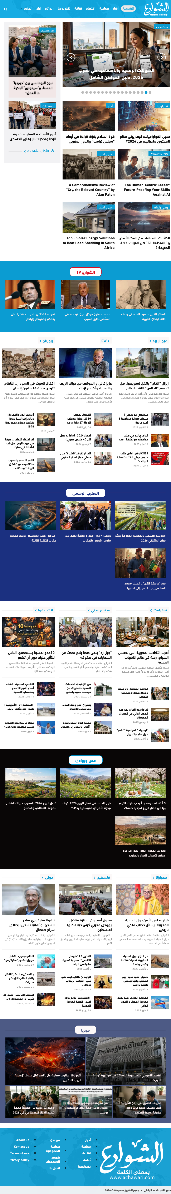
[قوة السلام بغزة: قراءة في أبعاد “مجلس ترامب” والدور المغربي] (88, 116)
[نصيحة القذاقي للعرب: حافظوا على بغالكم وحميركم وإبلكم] (30, 294)
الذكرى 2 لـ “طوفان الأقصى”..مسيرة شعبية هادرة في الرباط (77, 960)
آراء (38, 8)
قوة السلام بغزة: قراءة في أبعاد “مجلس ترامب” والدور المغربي (90, 138)
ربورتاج (49, 8)
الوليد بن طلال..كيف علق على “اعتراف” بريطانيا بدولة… (76, 980)
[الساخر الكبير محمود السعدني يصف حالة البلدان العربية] (141, 294)
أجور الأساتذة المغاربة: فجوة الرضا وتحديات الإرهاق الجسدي (33, 136)
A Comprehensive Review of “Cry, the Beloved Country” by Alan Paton (90, 189)
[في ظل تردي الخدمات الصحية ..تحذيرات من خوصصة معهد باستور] (103, 689)
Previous (161, 57)
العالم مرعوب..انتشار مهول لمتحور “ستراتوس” (19, 958)
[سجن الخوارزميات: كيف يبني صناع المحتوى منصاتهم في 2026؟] (144, 116)
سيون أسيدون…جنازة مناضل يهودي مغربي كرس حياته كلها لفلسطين (89, 924)
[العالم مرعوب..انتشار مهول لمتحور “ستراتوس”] (46, 961)
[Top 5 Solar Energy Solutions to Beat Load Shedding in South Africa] (88, 217)
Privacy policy (19, 1159)
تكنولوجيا (64, 8)
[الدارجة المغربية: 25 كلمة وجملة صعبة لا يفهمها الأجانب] (160, 693)
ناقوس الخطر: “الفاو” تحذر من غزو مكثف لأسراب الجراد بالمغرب (144, 852)
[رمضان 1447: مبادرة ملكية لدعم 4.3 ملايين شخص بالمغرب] (85, 516)
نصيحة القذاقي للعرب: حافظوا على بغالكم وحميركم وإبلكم (33, 316)
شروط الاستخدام (53, 1159)
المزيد (28, 8)
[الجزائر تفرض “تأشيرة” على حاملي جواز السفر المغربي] (103, 458)
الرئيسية (128, 8)
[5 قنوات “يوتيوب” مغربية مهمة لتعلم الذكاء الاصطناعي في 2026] (32, 1102)
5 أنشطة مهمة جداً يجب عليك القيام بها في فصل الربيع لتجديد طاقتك (142, 805)
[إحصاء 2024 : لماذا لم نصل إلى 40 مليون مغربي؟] (103, 440)
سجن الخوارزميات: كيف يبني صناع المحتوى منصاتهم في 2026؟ (145, 138)
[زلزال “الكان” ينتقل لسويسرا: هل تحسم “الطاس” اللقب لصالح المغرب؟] (142, 363)
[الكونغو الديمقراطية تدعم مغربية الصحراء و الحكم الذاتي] (160, 1002)
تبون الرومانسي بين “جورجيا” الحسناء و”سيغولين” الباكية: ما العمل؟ (33, 87)
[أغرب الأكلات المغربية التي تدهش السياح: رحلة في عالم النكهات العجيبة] (142, 632)
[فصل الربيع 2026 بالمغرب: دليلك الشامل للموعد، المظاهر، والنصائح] (30, 783)
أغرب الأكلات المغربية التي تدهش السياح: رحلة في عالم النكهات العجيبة (143, 657)
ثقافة (78, 8)
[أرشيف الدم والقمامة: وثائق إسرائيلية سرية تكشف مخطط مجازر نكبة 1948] (46, 419)
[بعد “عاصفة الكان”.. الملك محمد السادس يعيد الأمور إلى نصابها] (140, 563)
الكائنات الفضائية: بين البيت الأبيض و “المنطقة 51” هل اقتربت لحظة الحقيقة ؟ (144, 242)
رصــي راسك (106, 153)
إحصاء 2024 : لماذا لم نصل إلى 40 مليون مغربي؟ (75, 437)
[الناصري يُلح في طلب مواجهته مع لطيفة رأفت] (160, 440)
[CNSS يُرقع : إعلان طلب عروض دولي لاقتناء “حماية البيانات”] (160, 458)
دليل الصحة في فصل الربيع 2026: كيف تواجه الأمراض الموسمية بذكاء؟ (87, 805)
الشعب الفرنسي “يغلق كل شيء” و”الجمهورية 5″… (18, 996)
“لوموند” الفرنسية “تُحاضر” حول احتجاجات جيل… (132, 732)
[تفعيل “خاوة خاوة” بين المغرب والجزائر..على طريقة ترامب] (160, 981)
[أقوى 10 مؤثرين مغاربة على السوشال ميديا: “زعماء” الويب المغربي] (45, 1061)
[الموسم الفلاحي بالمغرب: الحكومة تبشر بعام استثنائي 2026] (140, 516)
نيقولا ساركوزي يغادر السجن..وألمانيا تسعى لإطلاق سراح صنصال (32, 924)
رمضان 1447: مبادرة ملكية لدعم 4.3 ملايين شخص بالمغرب (88, 537)
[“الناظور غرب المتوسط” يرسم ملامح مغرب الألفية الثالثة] (30, 516)
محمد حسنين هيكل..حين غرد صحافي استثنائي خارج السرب (87, 316)
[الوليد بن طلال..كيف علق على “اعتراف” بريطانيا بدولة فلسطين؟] (103, 981)
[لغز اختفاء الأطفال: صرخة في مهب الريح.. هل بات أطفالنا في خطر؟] (46, 444)
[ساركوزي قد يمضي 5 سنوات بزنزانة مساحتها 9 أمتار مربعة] (160, 419)
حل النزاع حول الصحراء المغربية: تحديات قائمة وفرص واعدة (134, 960)
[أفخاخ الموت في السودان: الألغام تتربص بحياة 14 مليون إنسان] (28, 363)
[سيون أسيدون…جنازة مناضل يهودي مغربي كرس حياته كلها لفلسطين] (85, 899)
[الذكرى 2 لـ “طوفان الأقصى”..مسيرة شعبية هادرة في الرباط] (103, 961)
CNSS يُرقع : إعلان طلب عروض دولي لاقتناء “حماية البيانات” (132, 457)
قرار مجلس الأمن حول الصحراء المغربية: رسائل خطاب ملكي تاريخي (146, 924)
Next (71, 57)
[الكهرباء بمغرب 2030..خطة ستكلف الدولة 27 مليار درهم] (103, 419)
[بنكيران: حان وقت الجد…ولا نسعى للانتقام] (103, 709)
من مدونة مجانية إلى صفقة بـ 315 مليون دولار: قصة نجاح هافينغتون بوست (86, 1107)
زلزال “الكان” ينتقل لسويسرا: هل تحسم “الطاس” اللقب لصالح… (144, 385)
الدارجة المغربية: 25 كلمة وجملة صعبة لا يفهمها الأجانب (133, 692)
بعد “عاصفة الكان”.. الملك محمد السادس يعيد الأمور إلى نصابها (145, 585)
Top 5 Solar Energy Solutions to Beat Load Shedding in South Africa (89, 242)
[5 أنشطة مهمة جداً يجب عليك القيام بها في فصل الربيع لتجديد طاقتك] (140, 783)
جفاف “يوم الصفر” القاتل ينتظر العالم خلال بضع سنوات (19, 978)
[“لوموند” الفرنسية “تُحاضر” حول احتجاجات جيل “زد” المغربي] (160, 735)
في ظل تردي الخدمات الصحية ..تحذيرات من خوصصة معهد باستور (78, 687)
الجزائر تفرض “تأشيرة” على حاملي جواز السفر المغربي (75, 455)
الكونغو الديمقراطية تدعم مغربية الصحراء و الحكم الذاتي (132, 1001)
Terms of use (19, 1153)
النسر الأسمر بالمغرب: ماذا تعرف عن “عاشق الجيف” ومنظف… (21, 463)
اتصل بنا (54, 1168)
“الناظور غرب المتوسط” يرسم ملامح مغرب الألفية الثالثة (33, 537)
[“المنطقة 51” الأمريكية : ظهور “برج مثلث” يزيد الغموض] (46, 709)
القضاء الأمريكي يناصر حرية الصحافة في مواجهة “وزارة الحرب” (127, 1077)
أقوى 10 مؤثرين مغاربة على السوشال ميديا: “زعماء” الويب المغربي (48, 1077)
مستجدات (48, 105)
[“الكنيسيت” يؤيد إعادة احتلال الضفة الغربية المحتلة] (103, 1002)
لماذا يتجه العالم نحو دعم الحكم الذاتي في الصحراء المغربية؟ (133, 713)
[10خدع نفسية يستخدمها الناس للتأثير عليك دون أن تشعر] (28, 632)
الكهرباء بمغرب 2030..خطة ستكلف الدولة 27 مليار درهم (79, 418)
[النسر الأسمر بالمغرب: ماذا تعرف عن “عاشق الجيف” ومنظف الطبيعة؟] (46, 465)
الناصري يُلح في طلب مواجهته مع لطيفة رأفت (133, 437)
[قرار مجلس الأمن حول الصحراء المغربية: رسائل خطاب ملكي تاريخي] (142, 899)
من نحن (55, 1139)
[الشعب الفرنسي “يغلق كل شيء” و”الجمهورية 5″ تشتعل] (46, 999)
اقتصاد (90, 8)
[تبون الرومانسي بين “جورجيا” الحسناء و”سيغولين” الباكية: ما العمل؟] (32, 51)
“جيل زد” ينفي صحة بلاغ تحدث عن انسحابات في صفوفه (87, 655)
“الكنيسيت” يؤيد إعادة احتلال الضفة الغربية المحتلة (77, 1001)
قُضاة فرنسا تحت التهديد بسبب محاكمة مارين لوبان (19, 724)
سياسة (104, 8)
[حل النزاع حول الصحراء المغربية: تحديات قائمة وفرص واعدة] (160, 961)
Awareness (159, 153)
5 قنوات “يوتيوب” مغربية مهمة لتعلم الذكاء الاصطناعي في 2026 (33, 1109)
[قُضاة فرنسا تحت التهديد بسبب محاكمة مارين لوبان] (46, 727)
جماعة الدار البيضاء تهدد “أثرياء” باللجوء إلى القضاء (76, 724)
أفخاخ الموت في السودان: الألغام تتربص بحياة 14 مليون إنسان (29, 385)
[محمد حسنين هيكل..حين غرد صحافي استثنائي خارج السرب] (85, 294)
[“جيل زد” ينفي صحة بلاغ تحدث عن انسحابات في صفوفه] (85, 632)
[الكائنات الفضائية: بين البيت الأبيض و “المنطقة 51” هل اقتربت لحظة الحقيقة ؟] (144, 217)
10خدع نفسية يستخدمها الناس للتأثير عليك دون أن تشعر (31, 655)
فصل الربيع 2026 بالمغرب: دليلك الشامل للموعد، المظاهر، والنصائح (30, 805)
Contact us (21, 1146)
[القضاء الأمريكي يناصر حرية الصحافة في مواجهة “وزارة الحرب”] (125, 1061)
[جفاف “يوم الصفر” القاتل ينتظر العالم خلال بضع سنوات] (46, 979)
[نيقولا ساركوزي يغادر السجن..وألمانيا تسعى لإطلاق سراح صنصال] (28, 899)
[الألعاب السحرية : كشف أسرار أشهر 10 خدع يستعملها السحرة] (46, 689)
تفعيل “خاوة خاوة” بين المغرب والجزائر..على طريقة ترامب (135, 980)
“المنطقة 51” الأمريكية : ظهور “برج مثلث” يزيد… (19, 706)
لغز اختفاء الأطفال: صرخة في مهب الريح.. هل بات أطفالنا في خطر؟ (19, 443)
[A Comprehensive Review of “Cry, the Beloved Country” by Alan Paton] (88, 164)
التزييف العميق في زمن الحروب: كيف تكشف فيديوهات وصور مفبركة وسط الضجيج (141, 1107)
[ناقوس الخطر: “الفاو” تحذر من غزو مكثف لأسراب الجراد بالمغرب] (140, 830)
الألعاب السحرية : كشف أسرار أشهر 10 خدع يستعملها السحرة (20, 687)
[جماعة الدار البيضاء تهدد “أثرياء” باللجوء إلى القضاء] (103, 727)
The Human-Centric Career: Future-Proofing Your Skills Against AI (147, 189)
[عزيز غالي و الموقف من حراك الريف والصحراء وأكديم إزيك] (85, 363)
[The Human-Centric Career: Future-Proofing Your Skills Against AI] (144, 164)
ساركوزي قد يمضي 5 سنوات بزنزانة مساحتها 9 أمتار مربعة (133, 418)
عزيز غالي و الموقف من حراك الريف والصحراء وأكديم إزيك (85, 385)
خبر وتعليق (47, 30)
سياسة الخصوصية (53, 1148)
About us (22, 1139)
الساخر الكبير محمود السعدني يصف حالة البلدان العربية (143, 316)
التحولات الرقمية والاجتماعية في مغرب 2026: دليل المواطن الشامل (116, 73)
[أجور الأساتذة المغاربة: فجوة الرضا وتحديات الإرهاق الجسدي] (32, 115)
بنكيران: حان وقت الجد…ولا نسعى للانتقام (76, 706)
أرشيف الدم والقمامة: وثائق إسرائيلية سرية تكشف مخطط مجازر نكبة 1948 (19, 420)
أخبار (115, 8)
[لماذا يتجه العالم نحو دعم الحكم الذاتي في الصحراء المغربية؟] (160, 714)
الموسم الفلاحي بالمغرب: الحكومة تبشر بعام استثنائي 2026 (140, 537)
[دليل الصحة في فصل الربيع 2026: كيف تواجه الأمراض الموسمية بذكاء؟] (85, 783)
